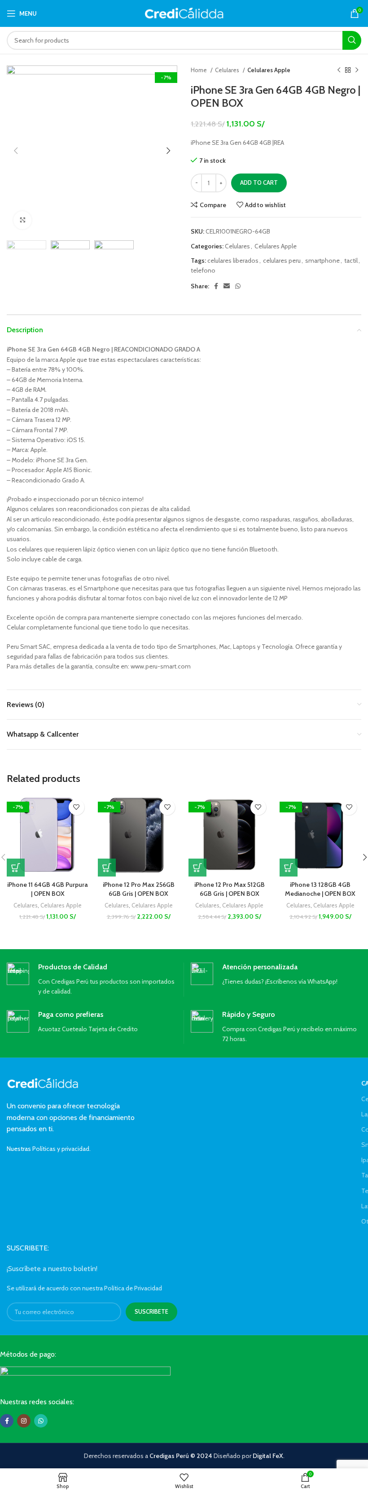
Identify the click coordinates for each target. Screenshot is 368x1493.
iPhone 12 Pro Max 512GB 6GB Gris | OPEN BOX (229, 889)
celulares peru (282, 260)
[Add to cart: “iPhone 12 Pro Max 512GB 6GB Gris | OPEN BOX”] (197, 868)
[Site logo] (184, 13)
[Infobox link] (92, 980)
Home (199, 70)
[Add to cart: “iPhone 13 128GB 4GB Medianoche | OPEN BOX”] (289, 868)
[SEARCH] (351, 40)
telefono (203, 270)
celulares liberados (232, 260)
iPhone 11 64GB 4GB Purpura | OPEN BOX (47, 889)
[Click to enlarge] (22, 220)
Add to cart (259, 182)
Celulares (228, 70)
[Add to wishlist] (76, 807)
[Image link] (85, 1374)
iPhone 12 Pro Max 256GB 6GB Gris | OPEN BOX (139, 889)
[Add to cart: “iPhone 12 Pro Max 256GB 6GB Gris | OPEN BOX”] (107, 868)
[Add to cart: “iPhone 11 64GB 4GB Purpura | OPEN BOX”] (16, 868)
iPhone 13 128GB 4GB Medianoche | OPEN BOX (320, 889)
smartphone (322, 260)
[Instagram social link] (24, 1421)
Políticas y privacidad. (61, 1149)
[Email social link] (226, 286)
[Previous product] (338, 70)
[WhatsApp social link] (237, 286)
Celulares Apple (268, 70)
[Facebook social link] (216, 286)
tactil (351, 260)
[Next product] (356, 70)
